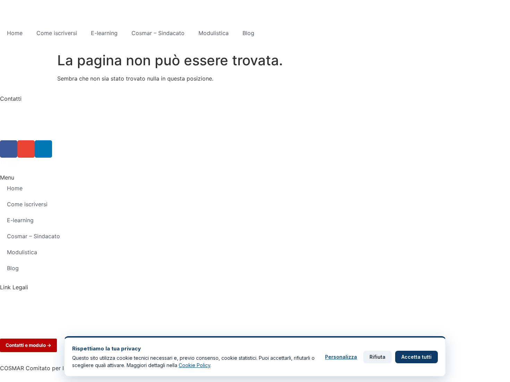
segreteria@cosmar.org (30, 133)
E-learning (104, 33)
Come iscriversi (56, 33)
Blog (248, 33)
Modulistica (213, 33)
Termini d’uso (17, 317)
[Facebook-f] (8, 149)
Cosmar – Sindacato (158, 33)
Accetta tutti (416, 357)
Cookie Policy (18, 305)
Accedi (9, 162)
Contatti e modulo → (28, 345)
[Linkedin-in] (43, 149)
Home (15, 33)
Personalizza (341, 357)
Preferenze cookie (24, 329)
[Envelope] (26, 149)
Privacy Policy (18, 294)
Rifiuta (377, 357)
